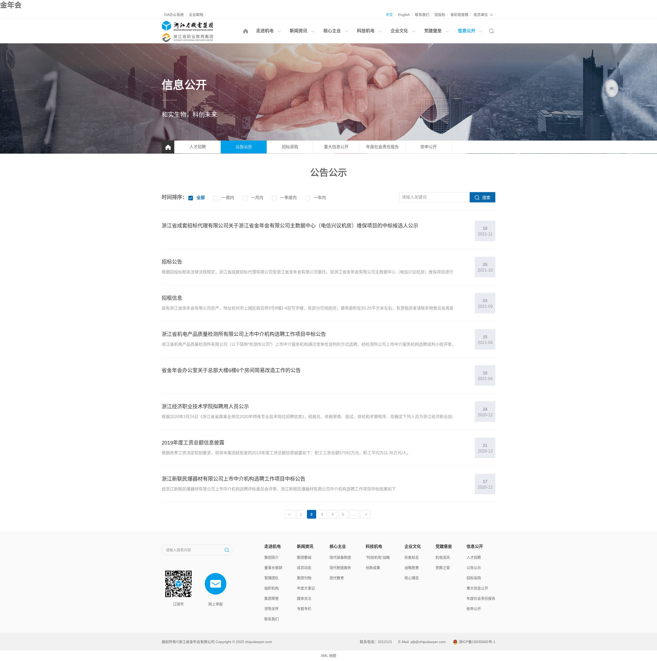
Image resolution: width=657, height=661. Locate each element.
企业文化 (400, 30)
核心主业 (332, 30)
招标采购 (290, 147)
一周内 (228, 197)
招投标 (439, 15)
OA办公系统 (174, 15)
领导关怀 (271, 609)
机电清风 (443, 557)
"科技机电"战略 (378, 557)
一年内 (320, 197)
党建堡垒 (433, 30)
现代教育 (337, 578)
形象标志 (411, 557)
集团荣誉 (271, 598)
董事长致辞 (273, 568)
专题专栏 (304, 609)
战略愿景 (411, 568)
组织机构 (271, 588)
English (404, 15)
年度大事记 (306, 588)
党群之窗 (443, 568)
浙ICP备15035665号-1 (477, 642)
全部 (201, 197)
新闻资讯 (299, 30)
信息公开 (467, 30)
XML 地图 (328, 656)
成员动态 (304, 568)
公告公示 (244, 147)
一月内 (257, 197)
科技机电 (366, 30)
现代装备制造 (340, 557)
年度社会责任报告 (382, 147)
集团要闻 (304, 557)
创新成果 (373, 568)
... (354, 514)
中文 (389, 15)
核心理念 (411, 578)
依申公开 (428, 147)
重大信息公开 (336, 147)
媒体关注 (304, 598)
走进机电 (265, 30)
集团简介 (271, 557)
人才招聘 (197, 147)
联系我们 (422, 15)
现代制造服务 (340, 568)
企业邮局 (196, 15)
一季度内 (288, 197)
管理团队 (271, 578)
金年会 (11, 5)
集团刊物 (304, 578)
